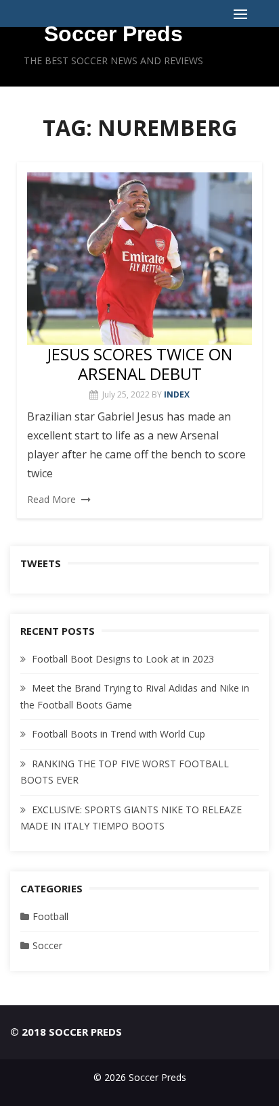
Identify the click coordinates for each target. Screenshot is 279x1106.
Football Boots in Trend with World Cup (118, 733)
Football (50, 916)
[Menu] (240, 13)
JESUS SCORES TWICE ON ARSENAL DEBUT (139, 364)
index (177, 394)
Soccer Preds (113, 34)
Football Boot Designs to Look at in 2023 (123, 658)
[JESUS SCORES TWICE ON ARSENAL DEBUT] (139, 258)
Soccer (47, 945)
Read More (51, 499)
